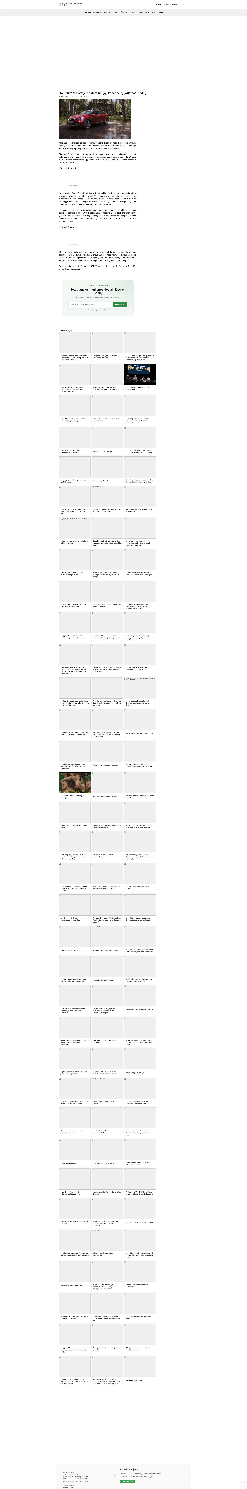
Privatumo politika (68, 1488)
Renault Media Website (116, 266)
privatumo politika (101, 310)
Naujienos (88, 97)
